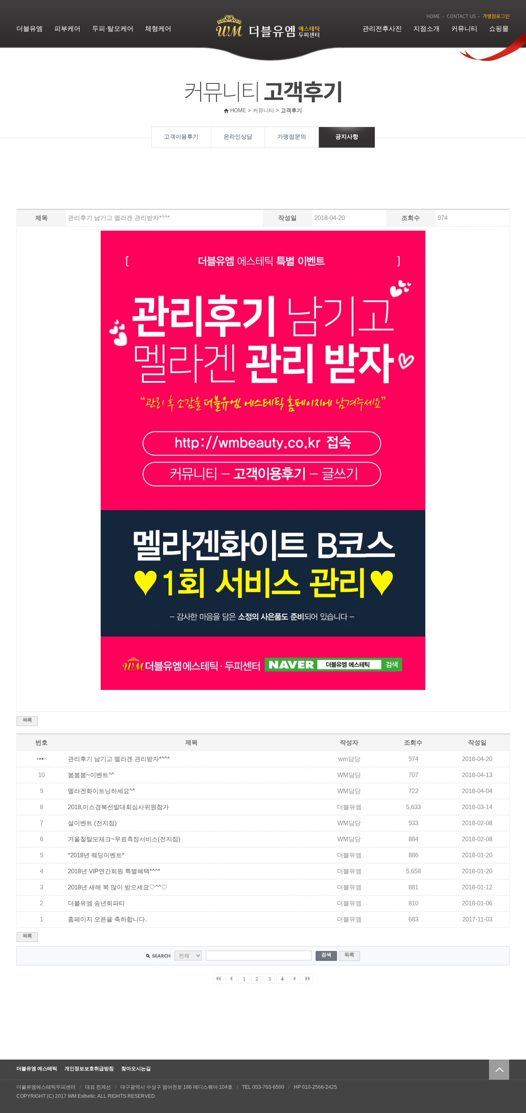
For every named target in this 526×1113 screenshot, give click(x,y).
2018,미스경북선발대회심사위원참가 (118, 807)
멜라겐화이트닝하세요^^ (101, 791)
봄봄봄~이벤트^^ (91, 775)
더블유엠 (29, 28)
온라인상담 (238, 136)
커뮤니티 (464, 28)
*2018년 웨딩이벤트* (96, 855)
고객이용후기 (181, 136)
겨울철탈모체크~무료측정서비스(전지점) (124, 839)
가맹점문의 (291, 136)
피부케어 (67, 28)
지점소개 (426, 28)
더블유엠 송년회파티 (96, 903)
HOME (433, 15)
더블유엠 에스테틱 (36, 1068)
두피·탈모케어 (113, 28)
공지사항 (346, 136)
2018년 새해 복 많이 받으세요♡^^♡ (117, 887)
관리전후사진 (382, 28)
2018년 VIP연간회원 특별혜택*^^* (114, 871)
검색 (326, 955)
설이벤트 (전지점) (92, 823)
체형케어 (158, 28)
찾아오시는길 (136, 1068)
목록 (27, 720)
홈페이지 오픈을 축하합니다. (107, 919)
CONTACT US (461, 15)
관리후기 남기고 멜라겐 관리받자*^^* (119, 759)
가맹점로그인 (496, 15)
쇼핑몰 (499, 28)
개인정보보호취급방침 (89, 1068)
